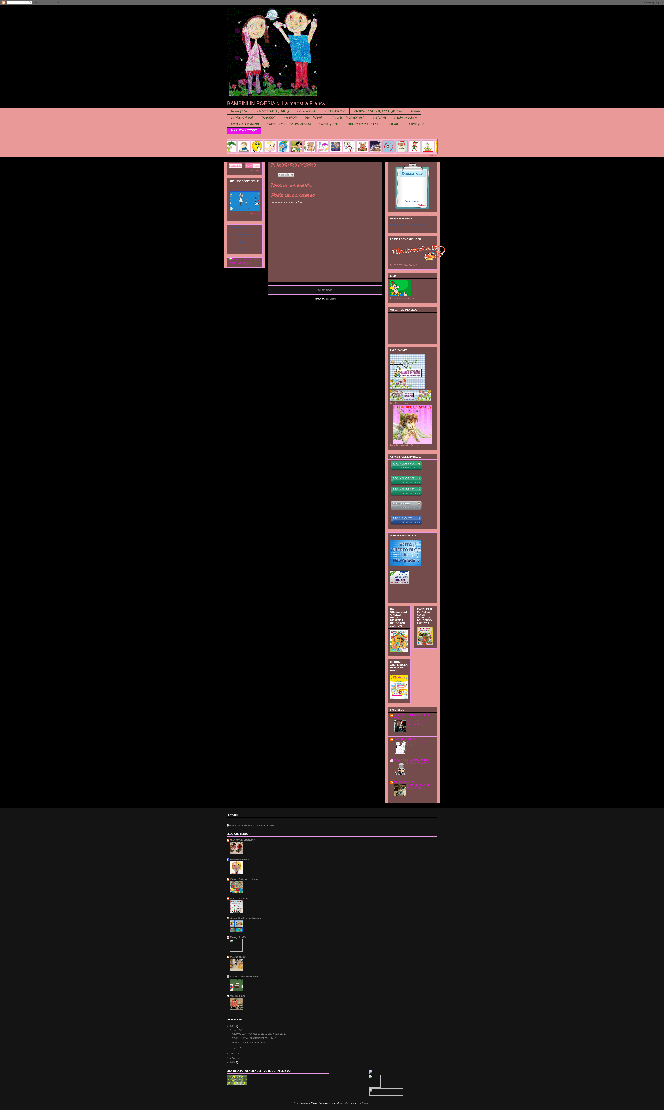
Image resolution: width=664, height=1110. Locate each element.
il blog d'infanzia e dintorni (244, 879)
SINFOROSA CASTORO (242, 840)
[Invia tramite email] (279, 175)
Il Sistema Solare (405, 118)
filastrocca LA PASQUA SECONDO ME (252, 1042)
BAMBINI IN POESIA (404, 739)
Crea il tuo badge (236, 249)
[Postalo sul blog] (282, 175)
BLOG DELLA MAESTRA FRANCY (411, 761)
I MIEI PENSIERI (335, 111)
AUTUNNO (268, 118)
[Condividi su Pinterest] (292, 175)
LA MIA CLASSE (232, 166)
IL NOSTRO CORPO (244, 130)
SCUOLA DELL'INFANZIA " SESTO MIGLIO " (412, 717)
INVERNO (290, 118)
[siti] (405, 565)
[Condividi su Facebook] (289, 175)
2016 (233, 1053)
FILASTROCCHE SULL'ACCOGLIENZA (378, 111)
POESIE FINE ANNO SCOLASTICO (289, 124)
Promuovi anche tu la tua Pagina (242, 235)
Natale (415, 111)
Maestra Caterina (239, 898)
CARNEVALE (416, 124)
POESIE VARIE (328, 124)
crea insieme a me (404, 782)
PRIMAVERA (313, 118)
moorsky (344, 1103)
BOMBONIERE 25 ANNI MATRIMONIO (419, 786)
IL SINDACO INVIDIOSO (419, 763)
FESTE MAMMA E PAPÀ (362, 124)
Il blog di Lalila (238, 937)
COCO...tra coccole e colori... (245, 976)
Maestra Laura (237, 996)
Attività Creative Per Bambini (245, 918)
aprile (236, 1030)
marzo (236, 1048)
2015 (233, 1058)
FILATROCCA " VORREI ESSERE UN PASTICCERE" (259, 1034)
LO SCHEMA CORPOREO (348, 118)
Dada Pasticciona (239, 859)
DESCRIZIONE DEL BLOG (272, 111)
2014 (233, 1062)
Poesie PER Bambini (238, 227)
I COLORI (379, 118)
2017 (233, 1026)
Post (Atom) (330, 299)
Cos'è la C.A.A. (306, 111)
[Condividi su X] (286, 175)
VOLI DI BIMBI (238, 957)
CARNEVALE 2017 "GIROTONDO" (416, 722)
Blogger (366, 1103)
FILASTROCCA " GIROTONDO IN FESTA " (254, 1038)
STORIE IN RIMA (242, 118)
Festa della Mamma (245, 124)
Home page (239, 111)
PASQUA (393, 124)
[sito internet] (406, 524)
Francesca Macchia (237, 242)
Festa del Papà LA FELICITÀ (416, 744)
